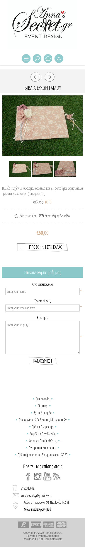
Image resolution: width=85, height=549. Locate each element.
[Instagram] (37, 476)
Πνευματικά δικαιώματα (42, 447)
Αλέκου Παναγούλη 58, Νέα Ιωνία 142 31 (46, 506)
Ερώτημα (42, 317)
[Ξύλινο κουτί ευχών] (35, 77)
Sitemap (43, 405)
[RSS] (56, 476)
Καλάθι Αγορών (48, 58)
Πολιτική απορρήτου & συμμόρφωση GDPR (42, 454)
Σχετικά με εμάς (42, 412)
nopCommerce (50, 535)
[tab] (42, 272)
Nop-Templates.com (50, 538)
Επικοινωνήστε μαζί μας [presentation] (42, 272)
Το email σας (42, 300)
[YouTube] (47, 476)
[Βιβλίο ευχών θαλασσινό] (49, 77)
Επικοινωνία (42, 398)
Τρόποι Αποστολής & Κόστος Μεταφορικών (42, 419)
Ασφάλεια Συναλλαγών (42, 433)
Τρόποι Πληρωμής (42, 426)
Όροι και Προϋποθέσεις (42, 440)
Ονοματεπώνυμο (42, 284)
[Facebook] (28, 476)
